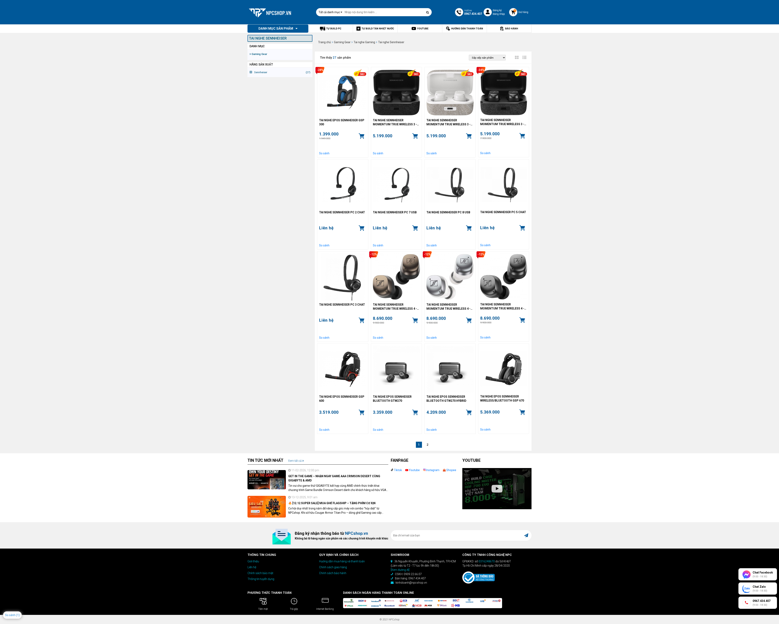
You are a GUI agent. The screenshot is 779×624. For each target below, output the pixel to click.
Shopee (451, 470)
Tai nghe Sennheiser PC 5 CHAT (503, 212)
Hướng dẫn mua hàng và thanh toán (342, 561)
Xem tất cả (295, 460)
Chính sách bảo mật (260, 573)
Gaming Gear (259, 54)
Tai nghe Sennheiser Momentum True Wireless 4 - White (448, 307)
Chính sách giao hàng (333, 567)
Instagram (432, 470)
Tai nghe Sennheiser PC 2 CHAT (342, 212)
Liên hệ (251, 567)
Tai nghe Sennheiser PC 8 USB (448, 212)
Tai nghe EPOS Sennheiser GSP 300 (341, 122)
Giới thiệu (253, 561)
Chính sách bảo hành (332, 573)
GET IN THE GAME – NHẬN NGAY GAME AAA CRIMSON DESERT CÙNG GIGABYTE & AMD (334, 478)
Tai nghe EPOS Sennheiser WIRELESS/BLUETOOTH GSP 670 (502, 398)
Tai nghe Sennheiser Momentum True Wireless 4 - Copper (395, 307)
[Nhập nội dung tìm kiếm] (427, 12)
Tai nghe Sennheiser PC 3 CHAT (342, 304)
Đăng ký (497, 10)
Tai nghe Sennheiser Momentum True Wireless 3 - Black (395, 122)
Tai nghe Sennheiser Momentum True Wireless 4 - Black (502, 306)
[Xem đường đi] (400, 569)
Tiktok (397, 470)
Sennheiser (260, 72)
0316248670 (487, 561)
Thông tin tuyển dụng (260, 579)
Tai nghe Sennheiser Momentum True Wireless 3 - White (448, 122)
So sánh (324, 153)
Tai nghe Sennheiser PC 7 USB (395, 212)
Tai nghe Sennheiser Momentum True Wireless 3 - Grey (502, 122)
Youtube (414, 470)
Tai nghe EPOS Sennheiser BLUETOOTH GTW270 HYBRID (446, 398)
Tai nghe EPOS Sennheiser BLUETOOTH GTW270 (392, 398)
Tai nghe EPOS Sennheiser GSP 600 (341, 398)
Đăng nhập (499, 14)
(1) (18, 615)
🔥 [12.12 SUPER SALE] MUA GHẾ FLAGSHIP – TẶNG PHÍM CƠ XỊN (332, 503)
